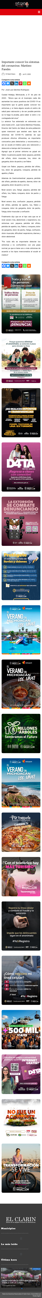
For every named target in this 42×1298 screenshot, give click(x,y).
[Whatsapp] (25, 83)
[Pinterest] (20, 83)
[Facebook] (4, 83)
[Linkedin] (16, 83)
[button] (39, 12)
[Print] (29, 83)
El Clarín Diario (10, 74)
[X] (12, 83)
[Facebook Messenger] (8, 83)
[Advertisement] (21, 37)
